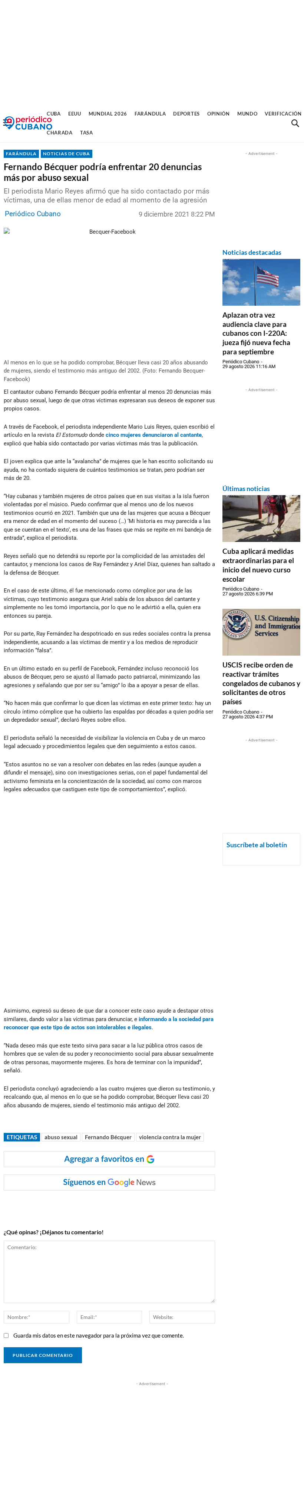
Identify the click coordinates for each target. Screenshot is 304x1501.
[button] (295, 123)
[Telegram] (130, 1205)
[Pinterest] (113, 1205)
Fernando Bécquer (108, 1137)
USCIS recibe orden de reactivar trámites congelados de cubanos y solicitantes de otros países (261, 683)
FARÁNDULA (21, 153)
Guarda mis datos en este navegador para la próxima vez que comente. (98, 1335)
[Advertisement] (152, 52)
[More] (148, 1205)
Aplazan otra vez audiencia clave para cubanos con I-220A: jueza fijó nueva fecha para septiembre (256, 333)
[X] (96, 1205)
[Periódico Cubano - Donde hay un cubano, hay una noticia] (28, 123)
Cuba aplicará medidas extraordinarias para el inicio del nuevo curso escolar (258, 565)
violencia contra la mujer (170, 1137)
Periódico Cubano (33, 213)
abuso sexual (60, 1137)
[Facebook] (62, 1205)
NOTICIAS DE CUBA (66, 153)
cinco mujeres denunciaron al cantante (154, 435)
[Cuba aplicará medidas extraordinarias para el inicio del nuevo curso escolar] (261, 518)
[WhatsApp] (79, 1205)
